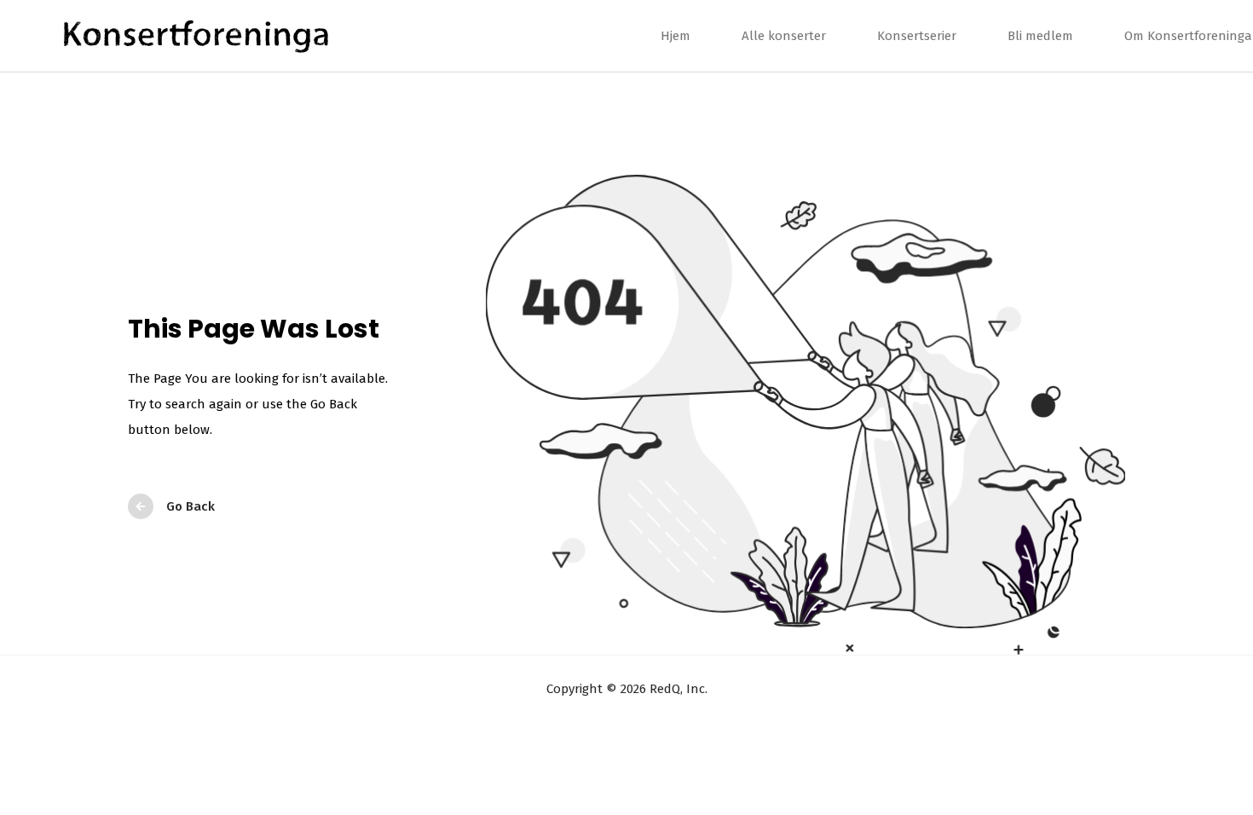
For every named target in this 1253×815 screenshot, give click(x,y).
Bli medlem (1040, 35)
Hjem (675, 35)
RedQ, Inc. (676, 689)
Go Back (190, 506)
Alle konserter (784, 35)
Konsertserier (916, 35)
